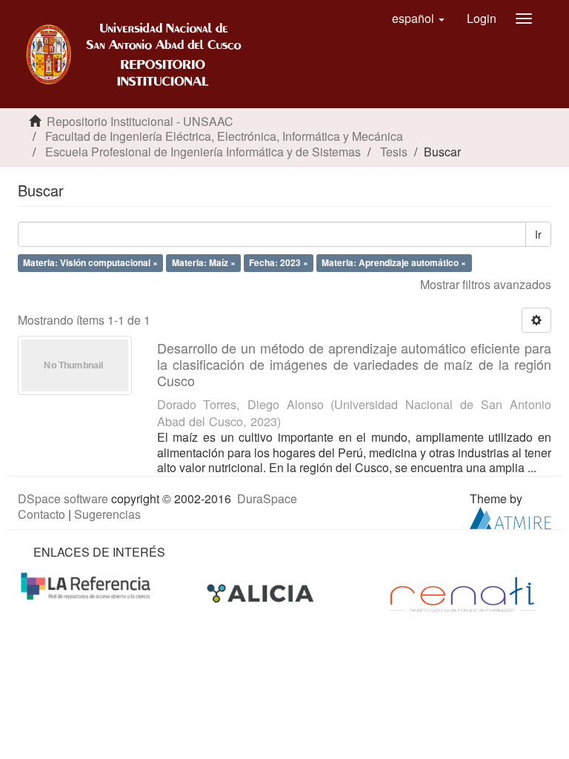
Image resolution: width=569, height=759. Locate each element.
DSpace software (63, 498)
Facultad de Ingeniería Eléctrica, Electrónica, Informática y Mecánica (224, 136)
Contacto (41, 514)
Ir (538, 234)
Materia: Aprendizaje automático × (394, 262)
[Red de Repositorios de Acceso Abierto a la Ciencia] (87, 584)
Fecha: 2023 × (278, 262)
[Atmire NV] (510, 516)
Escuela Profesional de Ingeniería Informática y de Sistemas (203, 151)
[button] (418, 18)
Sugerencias (107, 514)
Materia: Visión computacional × (90, 262)
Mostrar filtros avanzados (485, 284)
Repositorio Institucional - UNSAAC (140, 121)
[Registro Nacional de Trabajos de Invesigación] (462, 592)
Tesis (393, 151)
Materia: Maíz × (204, 262)
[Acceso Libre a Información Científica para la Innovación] (262, 592)
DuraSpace (267, 498)
